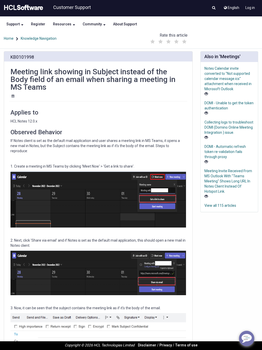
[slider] (169, 40)
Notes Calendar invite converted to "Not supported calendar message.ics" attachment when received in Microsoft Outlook (228, 78)
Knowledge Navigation (39, 38)
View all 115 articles (220, 205)
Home (9, 38)
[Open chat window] (246, 338)
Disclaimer (147, 345)
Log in (250, 8)
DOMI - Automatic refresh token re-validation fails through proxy (225, 152)
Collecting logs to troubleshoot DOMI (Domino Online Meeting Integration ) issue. (228, 127)
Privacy (165, 345)
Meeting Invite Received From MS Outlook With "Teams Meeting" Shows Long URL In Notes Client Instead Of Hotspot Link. (228, 181)
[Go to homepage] (22, 7)
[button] (213, 8)
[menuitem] (231, 6)
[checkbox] (153, 42)
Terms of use (186, 345)
